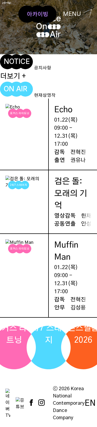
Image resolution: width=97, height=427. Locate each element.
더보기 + (13, 76)
